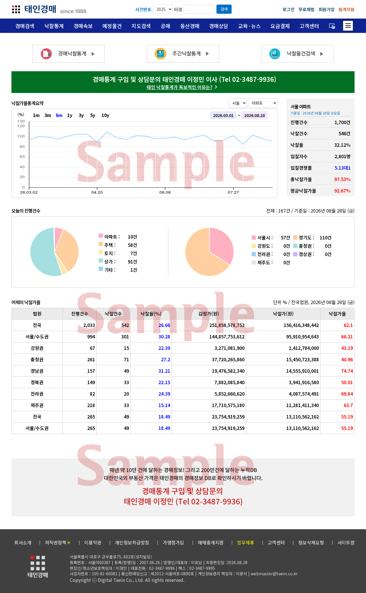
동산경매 (190, 25)
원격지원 (347, 9)
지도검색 (141, 25)
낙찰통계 (54, 25)
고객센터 (309, 25)
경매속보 (83, 25)
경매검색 (25, 25)
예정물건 (112, 25)
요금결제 (280, 25)
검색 (224, 9)
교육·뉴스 (249, 25)
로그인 (289, 9)
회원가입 (327, 9)
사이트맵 (346, 542)
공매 (165, 25)
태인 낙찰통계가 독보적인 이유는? (179, 87)
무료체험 (307, 9)
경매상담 (218, 25)
